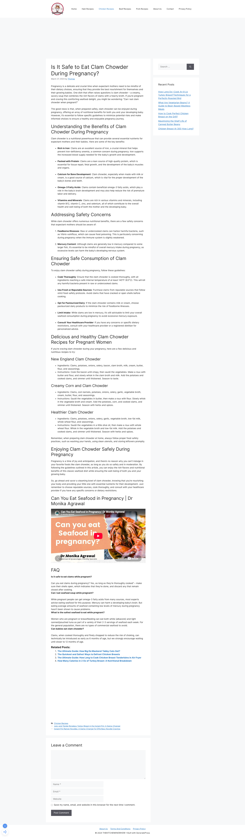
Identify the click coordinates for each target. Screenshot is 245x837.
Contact (170, 9)
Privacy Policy (185, 9)
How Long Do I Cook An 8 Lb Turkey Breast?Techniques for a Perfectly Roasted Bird (174, 95)
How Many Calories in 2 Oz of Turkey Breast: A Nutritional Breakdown (95, 661)
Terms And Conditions (120, 829)
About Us (157, 9)
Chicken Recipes (106, 9)
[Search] (190, 67)
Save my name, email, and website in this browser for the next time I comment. (94, 805)
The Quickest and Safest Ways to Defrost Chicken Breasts (89, 654)
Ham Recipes (88, 9)
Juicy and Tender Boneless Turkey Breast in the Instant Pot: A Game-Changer (87, 726)
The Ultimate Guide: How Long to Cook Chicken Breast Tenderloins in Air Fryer (99, 657)
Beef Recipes (125, 9)
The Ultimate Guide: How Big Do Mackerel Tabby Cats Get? (89, 651)
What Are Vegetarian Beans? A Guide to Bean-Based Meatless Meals (174, 105)
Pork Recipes (142, 9)
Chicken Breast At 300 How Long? (176, 128)
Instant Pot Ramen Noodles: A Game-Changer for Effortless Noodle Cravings (87, 729)
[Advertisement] (122, 37)
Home (74, 9)
